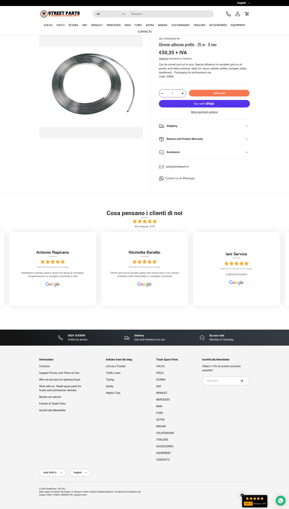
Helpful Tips (113, 393)
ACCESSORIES (218, 25)
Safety (110, 386)
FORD (138, 25)
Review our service (50, 397)
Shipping (163, 58)
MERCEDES (114, 25)
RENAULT (97, 25)
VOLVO (48, 25)
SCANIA (73, 25)
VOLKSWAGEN (180, 25)
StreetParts (51, 489)
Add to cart (219, 93)
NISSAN (162, 25)
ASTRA (150, 25)
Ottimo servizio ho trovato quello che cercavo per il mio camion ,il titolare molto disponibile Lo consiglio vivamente (144, 274)
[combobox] (153, 14)
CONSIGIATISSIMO (236, 274)
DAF (84, 25)
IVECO (61, 25)
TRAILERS (199, 25)
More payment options (204, 112)
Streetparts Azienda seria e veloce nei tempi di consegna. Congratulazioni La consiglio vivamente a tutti (52, 274)
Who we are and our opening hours (59, 379)
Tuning (110, 379)
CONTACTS (145, 31)
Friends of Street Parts (52, 403)
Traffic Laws (113, 372)
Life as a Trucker (115, 366)
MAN (128, 25)
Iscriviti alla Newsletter (52, 410)
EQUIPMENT (238, 25)
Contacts (44, 366)
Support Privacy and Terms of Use (59, 372)
